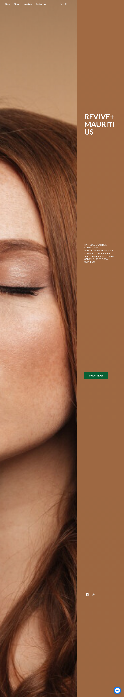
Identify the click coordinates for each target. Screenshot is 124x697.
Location (28, 4)
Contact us (41, 4)
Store (7, 4)
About (17, 4)
